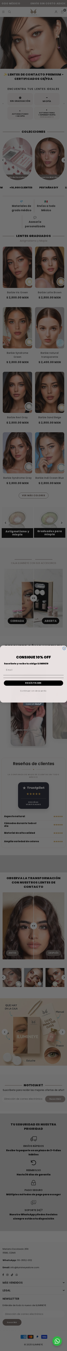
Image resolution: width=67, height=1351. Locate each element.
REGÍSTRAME (33, 683)
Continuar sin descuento (33, 691)
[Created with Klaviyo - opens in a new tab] (33, 704)
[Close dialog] (64, 648)
